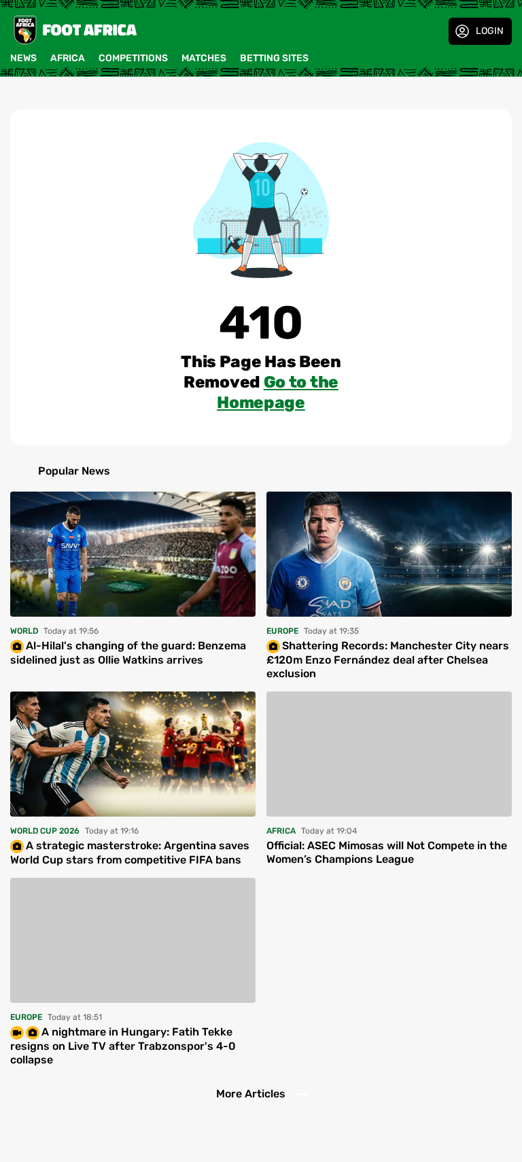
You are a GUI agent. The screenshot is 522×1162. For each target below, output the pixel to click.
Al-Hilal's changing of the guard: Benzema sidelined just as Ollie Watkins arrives (128, 652)
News (23, 58)
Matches (203, 58)
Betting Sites (274, 58)
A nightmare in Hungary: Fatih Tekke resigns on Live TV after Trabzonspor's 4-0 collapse (123, 1045)
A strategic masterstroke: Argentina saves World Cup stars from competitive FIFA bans (129, 852)
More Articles (250, 1093)
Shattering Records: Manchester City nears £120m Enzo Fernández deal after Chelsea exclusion (387, 659)
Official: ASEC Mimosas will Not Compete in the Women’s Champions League (386, 852)
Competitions (133, 58)
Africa (67, 58)
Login (490, 31)
